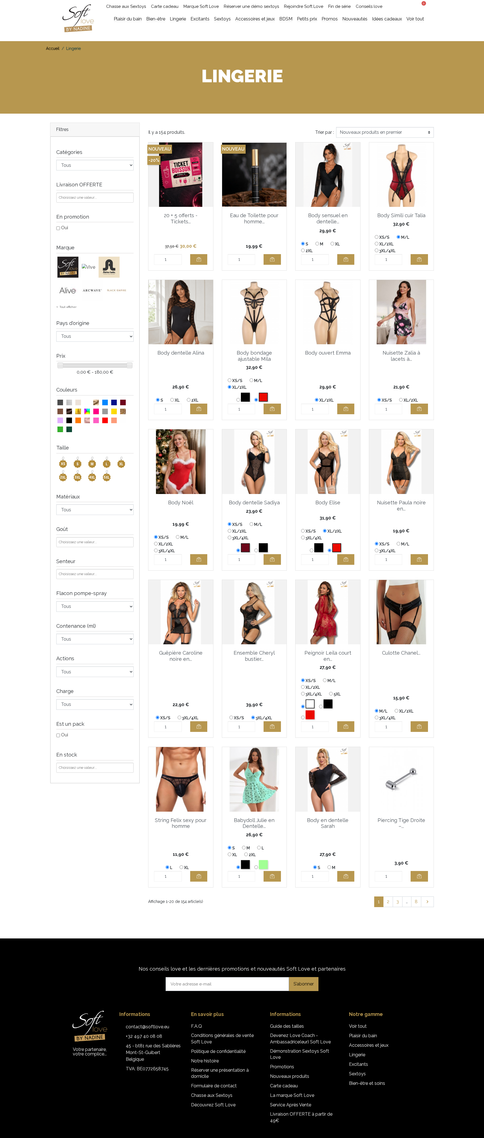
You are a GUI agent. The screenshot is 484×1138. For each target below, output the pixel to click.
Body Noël (180, 502)
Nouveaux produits (289, 1076)
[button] (400, 6)
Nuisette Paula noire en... (401, 506)
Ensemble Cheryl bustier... (254, 656)
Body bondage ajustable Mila (254, 356)
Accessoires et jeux (368, 1045)
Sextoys (357, 1073)
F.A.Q (196, 1026)
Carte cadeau (164, 6)
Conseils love (369, 6)
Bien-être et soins (367, 1083)
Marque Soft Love (201, 6)
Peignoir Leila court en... (327, 656)
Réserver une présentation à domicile (220, 1073)
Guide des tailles (287, 1026)
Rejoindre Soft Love (303, 6)
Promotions (282, 1066)
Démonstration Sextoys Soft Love (299, 1054)
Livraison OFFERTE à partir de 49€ (301, 1117)
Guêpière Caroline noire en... (181, 656)
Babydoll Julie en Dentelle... (254, 823)
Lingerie (357, 1054)
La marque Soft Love (292, 1095)
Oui (64, 227)
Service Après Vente (290, 1104)
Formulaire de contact (214, 1085)
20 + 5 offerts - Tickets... (180, 218)
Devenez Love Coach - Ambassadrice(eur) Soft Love (300, 1038)
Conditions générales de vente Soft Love (222, 1038)
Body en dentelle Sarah (327, 823)
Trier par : (324, 132)
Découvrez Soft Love (213, 1104)
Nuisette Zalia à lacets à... (401, 356)
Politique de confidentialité (218, 1051)
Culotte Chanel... (401, 653)
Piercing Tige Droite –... (401, 823)
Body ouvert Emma (328, 353)
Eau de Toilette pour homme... (254, 218)
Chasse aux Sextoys (126, 6)
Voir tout (358, 1026)
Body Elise (327, 502)
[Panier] (422, 6)
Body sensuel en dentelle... (328, 218)
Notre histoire (205, 1061)
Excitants (358, 1064)
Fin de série (339, 6)
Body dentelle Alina (180, 353)
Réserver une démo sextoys (251, 6)
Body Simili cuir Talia (401, 215)
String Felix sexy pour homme (180, 823)
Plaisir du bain (363, 1035)
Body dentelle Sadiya (254, 502)
